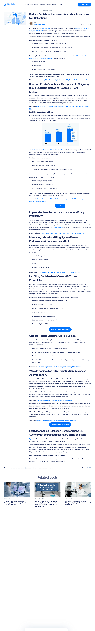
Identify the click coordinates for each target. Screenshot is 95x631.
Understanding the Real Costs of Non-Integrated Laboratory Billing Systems (60, 367)
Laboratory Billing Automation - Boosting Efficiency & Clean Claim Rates (56, 420)
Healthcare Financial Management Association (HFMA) (47, 150)
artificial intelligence (57, 227)
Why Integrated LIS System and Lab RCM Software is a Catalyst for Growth (59, 272)
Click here (38, 461)
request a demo (84, 4)
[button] (63, 4)
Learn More (60, 206)
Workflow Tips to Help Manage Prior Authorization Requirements (54, 400)
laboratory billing (46, 28)
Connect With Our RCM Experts (60, 424)
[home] (9, 4)
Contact (60, 4)
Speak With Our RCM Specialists (60, 329)
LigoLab (31, 439)
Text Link (9, 30)
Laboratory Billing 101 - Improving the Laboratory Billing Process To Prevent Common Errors (64, 80)
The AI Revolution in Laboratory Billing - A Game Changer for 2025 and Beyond (62, 233)
